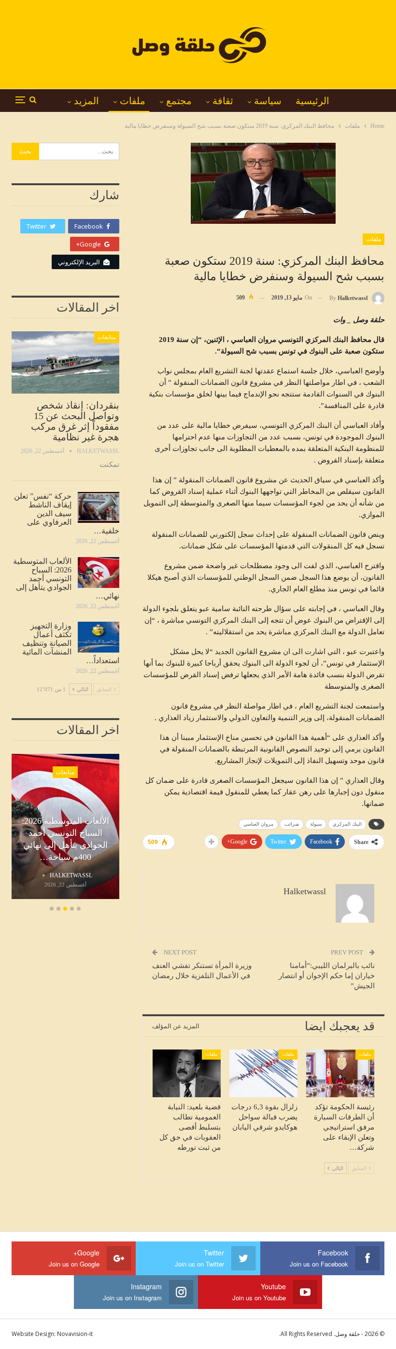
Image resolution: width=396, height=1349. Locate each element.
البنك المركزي (347, 824)
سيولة (316, 824)
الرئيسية (312, 100)
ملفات (132, 100)
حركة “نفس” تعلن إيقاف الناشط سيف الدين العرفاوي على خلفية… (66, 513)
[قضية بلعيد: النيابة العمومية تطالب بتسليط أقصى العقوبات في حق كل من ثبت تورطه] (187, 1073)
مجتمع (179, 100)
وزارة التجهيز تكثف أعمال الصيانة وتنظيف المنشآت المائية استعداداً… (70, 643)
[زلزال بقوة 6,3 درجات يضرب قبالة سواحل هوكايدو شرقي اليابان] (263, 1073)
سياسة (268, 100)
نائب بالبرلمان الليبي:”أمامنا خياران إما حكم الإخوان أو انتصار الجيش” (327, 976)
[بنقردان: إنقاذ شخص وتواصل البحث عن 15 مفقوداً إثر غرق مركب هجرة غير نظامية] (65, 362)
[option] (65, 828)
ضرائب (291, 824)
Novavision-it (75, 1334)
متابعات (107, 337)
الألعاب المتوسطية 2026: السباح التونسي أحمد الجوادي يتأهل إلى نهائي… (66, 578)
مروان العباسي (258, 824)
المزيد (86, 100)
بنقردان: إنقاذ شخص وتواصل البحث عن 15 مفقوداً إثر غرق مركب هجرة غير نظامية (75, 421)
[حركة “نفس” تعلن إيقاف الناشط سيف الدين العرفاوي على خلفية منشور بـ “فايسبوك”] (98, 507)
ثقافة (222, 100)
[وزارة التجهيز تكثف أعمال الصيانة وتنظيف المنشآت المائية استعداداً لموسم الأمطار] (98, 637)
